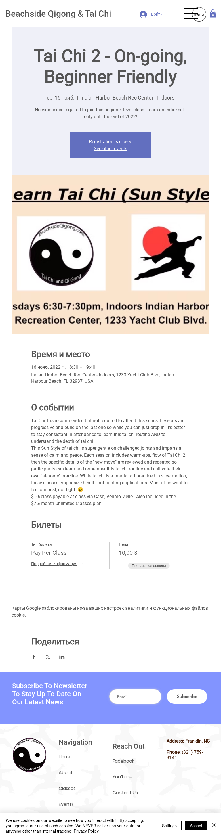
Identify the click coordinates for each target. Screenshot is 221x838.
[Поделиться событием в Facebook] (34, 657)
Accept (196, 826)
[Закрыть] (214, 825)
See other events (110, 148)
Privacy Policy (86, 831)
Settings (169, 826)
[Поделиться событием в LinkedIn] (62, 657)
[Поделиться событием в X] (48, 657)
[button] (212, 13)
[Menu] (191, 13)
